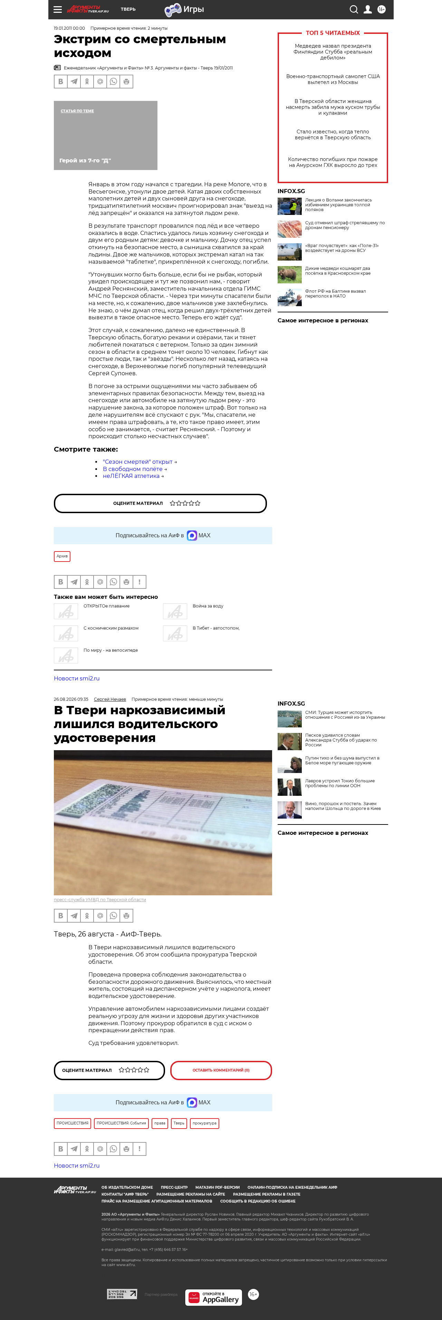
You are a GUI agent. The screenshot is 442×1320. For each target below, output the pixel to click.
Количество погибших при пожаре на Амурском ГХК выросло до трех (333, 162)
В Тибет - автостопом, (216, 628)
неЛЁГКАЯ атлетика (131, 476)
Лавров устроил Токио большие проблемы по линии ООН (340, 783)
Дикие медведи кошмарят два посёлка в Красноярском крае (338, 271)
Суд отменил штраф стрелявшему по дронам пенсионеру (345, 225)
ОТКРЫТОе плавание (106, 606)
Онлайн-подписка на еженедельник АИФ (292, 1187)
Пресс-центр (174, 1187)
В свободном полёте (133, 469)
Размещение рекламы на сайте (190, 1194)
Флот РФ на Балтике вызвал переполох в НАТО (335, 294)
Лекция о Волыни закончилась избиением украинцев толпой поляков (338, 205)
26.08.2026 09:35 (71, 699)
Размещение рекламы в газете (266, 1194)
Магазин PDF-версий (217, 1187)
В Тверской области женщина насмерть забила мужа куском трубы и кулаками (333, 107)
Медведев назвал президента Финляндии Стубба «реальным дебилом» (333, 52)
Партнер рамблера (161, 1294)
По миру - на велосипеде (111, 650)
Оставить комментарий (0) (221, 1070)
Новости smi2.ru (77, 678)
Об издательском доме (127, 1187)
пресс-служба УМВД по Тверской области (100, 899)
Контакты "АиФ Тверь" (125, 1194)
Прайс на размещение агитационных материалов (157, 1201)
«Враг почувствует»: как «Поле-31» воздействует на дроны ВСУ (342, 248)
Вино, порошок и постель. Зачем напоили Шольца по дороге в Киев (343, 806)
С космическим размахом (111, 628)
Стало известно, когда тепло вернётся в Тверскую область (333, 135)
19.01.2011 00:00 (69, 28)
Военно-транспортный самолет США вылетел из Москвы (333, 79)
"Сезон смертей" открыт (138, 462)
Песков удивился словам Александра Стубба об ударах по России (341, 740)
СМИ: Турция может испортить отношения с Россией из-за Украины (345, 715)
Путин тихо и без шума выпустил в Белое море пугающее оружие (342, 760)
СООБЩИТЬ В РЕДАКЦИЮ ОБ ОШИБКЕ (258, 1201)
